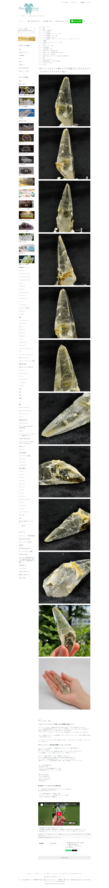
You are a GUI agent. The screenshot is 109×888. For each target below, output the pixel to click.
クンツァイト (22, 295)
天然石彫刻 (21, 55)
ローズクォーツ (22, 382)
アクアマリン (22, 270)
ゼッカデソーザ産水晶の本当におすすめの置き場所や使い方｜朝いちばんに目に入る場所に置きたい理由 (26, 560)
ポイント (48, 26)
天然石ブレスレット (23, 52)
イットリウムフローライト (25, 280)
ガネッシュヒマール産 (56, 33)
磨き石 (20, 61)
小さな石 (44, 64)
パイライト (21, 502)
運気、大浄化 (22, 84)
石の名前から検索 (23, 554)
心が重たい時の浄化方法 (24, 438)
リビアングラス (22, 342)
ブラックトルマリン (23, 379)
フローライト (22, 370)
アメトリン (21, 477)
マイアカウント (74, 2)
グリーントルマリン (23, 414)
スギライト (21, 490)
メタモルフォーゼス (23, 423)
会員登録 (82, 2)
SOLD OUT (64, 858)
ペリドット (21, 417)
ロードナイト (22, 508)
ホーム (21, 21)
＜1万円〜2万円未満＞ (56, 61)
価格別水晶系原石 (46, 61)
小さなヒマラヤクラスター (25, 410)
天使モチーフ (22, 446)
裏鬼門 (20, 398)
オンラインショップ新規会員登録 (26, 535)
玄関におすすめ (46, 50)
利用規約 (60, 879)
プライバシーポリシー (52, 879)
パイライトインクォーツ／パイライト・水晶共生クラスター (26, 434)
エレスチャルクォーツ (24, 292)
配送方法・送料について (24, 574)
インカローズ (22, 286)
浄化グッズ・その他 (23, 71)
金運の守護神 (22, 468)
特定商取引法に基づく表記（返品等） (76, 842)
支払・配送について (27, 879)
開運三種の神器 (22, 364)
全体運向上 (49, 30)
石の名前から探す (27, 39)
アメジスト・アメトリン (24, 273)
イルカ (20, 283)
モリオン (21, 326)
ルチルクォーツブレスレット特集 (26, 361)
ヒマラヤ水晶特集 (46, 32)
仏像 (20, 518)
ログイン (89, 2)
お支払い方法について (24, 571)
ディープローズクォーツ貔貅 (25, 551)
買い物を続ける (70, 847)
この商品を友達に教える (72, 844)
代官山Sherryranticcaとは (61, 21)
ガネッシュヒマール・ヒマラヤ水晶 (55, 42)
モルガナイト (22, 329)
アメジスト (21, 385)
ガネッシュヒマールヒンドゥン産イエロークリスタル (69, 38)
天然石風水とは (22, 565)
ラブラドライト (22, 462)
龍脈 (44, 57)
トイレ (20, 401)
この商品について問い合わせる (74, 846)
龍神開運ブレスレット (24, 267)
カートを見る (65, 2)
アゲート (21, 376)
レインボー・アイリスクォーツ (26, 354)
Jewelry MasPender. (24, 68)
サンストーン (22, 487)
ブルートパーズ (22, 323)
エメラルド (21, 289)
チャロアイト (22, 496)
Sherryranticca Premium (25, 539)
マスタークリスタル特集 (24, 456)
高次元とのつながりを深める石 (49, 54)
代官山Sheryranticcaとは (25, 548)
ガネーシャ (21, 449)
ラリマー (21, 339)
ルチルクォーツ (22, 345)
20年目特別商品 (22, 452)
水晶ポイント (54, 37)
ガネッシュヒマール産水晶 (25, 542)
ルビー (20, 351)
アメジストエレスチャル (24, 277)
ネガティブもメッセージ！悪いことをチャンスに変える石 (26, 442)
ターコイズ (21, 493)
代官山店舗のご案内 (47, 21)
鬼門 (20, 395)
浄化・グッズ (22, 175)
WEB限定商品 (46, 47)
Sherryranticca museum (25, 220)
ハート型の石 (22, 526)
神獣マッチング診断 (23, 264)
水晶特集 (44, 40)
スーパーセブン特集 (23, 231)
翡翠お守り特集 (22, 121)
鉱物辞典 (21, 545)
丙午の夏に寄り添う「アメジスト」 (26, 521)
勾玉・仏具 (21, 515)
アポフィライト (22, 459)
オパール (21, 471)
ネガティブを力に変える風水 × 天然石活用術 (26, 427)
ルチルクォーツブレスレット (25, 348)
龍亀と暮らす (22, 253)
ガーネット (21, 474)
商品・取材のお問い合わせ (34, 21)
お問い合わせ (66, 879)
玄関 (44, 55)
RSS (20, 577)
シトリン (21, 301)
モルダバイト (22, 333)
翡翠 (20, 317)
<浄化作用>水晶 (54, 50)
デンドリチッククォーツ (24, 499)
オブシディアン (22, 465)
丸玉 (20, 58)
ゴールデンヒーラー (23, 298)
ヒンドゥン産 (54, 35)
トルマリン (21, 314)
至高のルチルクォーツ (24, 186)
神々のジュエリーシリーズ (25, 198)
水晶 (44, 28)
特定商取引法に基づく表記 (39, 879)
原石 (44, 26)
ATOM (23, 577)
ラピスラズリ (22, 336)
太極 (20, 392)
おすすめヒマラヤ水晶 (47, 62)
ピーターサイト (22, 505)
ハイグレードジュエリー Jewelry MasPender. (54, 881)
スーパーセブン (22, 305)
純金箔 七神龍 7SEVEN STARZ (26, 95)
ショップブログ (22, 568)
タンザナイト (22, 311)
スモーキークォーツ (23, 373)
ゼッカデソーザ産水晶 (24, 308)
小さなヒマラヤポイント (48, 59)
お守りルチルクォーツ (24, 357)
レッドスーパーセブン (24, 512)
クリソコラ (21, 480)
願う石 (44, 30)
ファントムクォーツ (23, 320)
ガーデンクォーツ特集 (24, 209)
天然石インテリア (46, 44)
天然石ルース (22, 65)
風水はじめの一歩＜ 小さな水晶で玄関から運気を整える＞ (58, 55)
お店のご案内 (87, 879)
